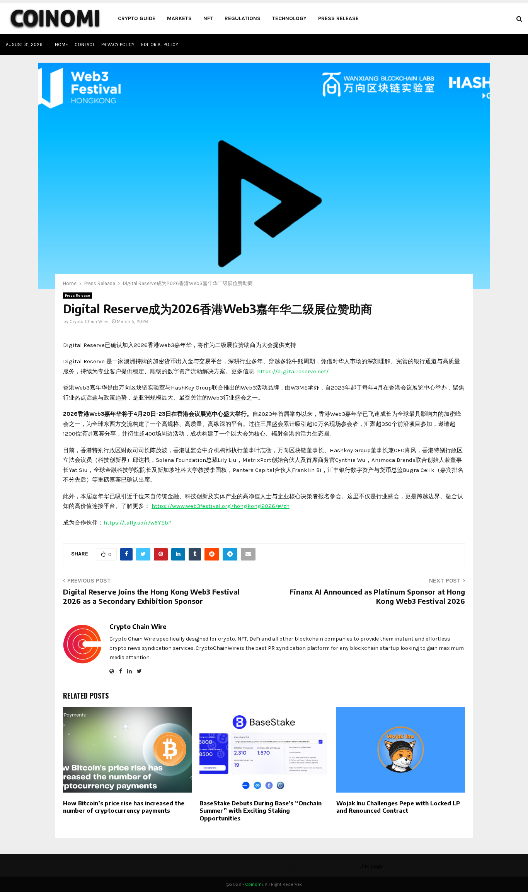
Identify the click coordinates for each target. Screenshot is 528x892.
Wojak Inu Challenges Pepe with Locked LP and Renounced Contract (398, 807)
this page (371, 866)
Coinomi (254, 884)
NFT (208, 18)
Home (61, 44)
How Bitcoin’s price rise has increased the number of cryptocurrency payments (123, 807)
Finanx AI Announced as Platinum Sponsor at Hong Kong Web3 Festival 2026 (377, 596)
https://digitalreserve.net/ (293, 371)
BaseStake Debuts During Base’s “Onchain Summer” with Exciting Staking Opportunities (260, 811)
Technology (289, 18)
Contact (85, 44)
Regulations (243, 18)
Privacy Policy (118, 44)
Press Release (338, 18)
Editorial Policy (159, 44)
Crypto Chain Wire (89, 321)
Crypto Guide (136, 18)
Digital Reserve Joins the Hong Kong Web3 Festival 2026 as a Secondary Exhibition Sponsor (151, 596)
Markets (179, 18)
